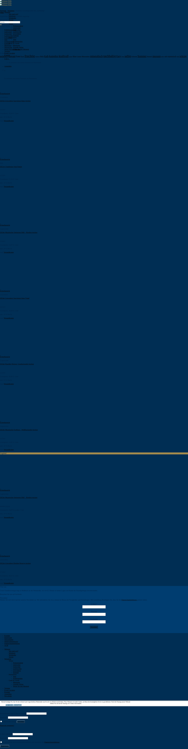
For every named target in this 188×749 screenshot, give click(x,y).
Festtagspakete (18, 26)
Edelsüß (7, 44)
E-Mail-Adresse (6, 734)
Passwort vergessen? (7, 725)
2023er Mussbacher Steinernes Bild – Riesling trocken (18, 497)
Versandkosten (9, 121)
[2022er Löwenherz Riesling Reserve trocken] (13, 552)
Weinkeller (12, 18)
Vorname (94, 612)
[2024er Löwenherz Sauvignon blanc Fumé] (13, 287)
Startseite (3, 11)
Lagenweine (17, 32)
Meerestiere (86, 56)
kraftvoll (64, 56)
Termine (7, 51)
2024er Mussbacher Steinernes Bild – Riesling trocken (18, 232)
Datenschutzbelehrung (129, 600)
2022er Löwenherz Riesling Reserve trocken (15, 563)
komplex (53, 56)
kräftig (70, 56)
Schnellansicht (5, 94)
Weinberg (12, 653)
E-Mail (94, 604)
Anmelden (21, 722)
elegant (11, 56)
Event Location (9, 53)
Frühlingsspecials (10, 30)
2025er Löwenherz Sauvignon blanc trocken (15, 101)
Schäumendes (18, 41)
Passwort (4, 717)
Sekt (14, 39)
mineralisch (96, 56)
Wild (178, 56)
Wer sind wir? (13, 14)
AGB (6, 645)
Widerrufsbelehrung (11, 642)
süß (165, 56)
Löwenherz (17, 34)
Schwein (134, 56)
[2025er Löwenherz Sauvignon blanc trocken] (13, 90)
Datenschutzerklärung (51, 742)
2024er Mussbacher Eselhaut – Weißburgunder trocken (19, 430)
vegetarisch (171, 56)
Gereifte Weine (18, 47)
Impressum (8, 638)
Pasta (123, 56)
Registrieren (4, 746)
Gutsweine (8, 34)
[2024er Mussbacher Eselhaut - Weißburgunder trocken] (13, 419)
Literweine (16, 28)
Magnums (16, 45)
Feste (18, 56)
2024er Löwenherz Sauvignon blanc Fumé (14, 298)
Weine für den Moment (12, 49)
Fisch (22, 56)
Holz (42, 56)
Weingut (7, 12)
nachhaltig (109, 56)
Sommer (142, 56)
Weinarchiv (8, 47)
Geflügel (37, 56)
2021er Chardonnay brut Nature (11, 167)
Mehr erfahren (9, 705)
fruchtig (30, 56)
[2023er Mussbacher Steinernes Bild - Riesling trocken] (13, 486)
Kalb (46, 56)
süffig (162, 56)
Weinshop (11, 11)
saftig (128, 56)
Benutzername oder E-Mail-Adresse (13, 713)
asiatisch (4, 56)
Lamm (79, 56)
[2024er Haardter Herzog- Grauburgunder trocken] (13, 353)
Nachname (94, 619)
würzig (183, 56)
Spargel (149, 56)
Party (118, 56)
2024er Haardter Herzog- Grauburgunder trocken (17, 364)
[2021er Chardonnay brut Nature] (13, 155)
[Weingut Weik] (6, 3)
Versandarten (8, 640)
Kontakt (7, 636)
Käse (75, 56)
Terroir (11, 20)
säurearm (156, 56)
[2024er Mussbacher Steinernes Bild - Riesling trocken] (13, 221)
